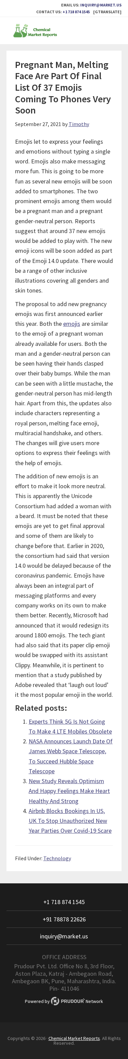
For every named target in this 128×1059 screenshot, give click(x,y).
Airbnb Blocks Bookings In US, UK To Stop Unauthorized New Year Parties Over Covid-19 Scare (70, 821)
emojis (71, 324)
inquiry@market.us (101, 4)
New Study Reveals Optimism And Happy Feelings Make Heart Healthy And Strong (69, 791)
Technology (57, 858)
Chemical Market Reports (64, 30)
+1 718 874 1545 (76, 11)
